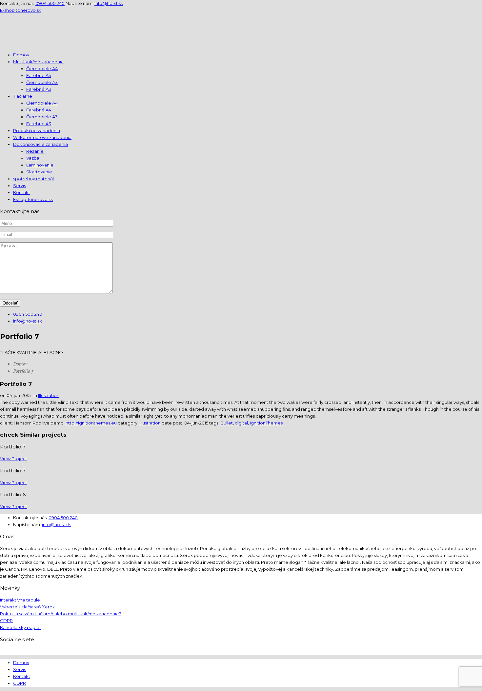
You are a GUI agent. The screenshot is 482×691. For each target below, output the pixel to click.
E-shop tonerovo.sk (20, 10)
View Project (13, 458)
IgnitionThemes (266, 422)
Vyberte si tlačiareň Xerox (27, 606)
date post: (173, 422)
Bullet (226, 422)
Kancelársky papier (20, 627)
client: (7, 422)
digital (241, 422)
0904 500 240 (50, 3)
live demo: (54, 422)
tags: (214, 422)
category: (128, 422)
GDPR (6, 620)
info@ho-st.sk (108, 3)
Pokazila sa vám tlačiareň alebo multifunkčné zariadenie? (60, 613)
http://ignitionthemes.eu (91, 422)
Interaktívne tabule (20, 599)
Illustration (48, 395)
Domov (20, 364)
